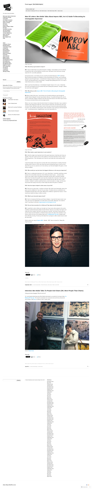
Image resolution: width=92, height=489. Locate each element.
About (4, 42)
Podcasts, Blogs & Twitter (8, 26)
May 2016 (49, 411)
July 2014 (49, 440)
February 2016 (50, 415)
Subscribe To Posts (7, 85)
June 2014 (49, 441)
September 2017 (50, 390)
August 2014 (49, 438)
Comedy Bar (5, 48)
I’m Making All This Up (52, 214)
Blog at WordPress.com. (11, 484)
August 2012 (49, 469)
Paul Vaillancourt (6, 61)
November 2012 (50, 466)
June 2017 (49, 394)
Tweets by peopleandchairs (10, 120)
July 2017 (49, 393)
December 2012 (50, 464)
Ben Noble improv (43, 10)
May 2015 (49, 427)
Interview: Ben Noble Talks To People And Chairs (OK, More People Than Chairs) (54, 290)
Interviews (5, 23)
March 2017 (49, 398)
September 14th (28, 284)
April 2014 (49, 443)
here (35, 299)
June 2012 (49, 472)
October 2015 (49, 420)
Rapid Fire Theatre (6, 65)
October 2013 (49, 451)
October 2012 (49, 467)
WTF (59, 75)
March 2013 (49, 460)
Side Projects (5, 35)
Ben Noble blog (29, 363)
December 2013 (50, 449)
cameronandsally (36, 284)
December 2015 (50, 417)
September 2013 (50, 453)
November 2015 (50, 419)
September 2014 (50, 437)
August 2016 (49, 407)
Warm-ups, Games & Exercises (9, 16)
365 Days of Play (6, 71)
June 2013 (49, 456)
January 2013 (49, 463)
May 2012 (49, 473)
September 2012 (50, 468)
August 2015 (49, 423)
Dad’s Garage (5, 49)
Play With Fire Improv (7, 63)
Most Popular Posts (7, 36)
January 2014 (49, 447)
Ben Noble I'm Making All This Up (32, 10)
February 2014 (50, 446)
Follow (5, 94)
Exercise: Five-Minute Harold (13, 114)
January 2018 (49, 385)
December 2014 (50, 433)
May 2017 (49, 395)
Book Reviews (44, 284)
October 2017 (49, 389)
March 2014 (49, 445)
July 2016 (49, 408)
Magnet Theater (6, 57)
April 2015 (49, 428)
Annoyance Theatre (7, 44)
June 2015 (49, 425)
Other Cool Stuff (6, 34)
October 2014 (49, 436)
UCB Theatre (5, 70)
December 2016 (50, 402)
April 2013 (49, 459)
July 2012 (49, 471)
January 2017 (49, 401)
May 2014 (49, 442)
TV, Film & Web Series (7, 33)
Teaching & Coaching (7, 29)
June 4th (27, 366)
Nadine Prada (31, 350)
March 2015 (49, 429)
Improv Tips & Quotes (7, 21)
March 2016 (49, 414)
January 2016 (49, 416)
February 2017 (50, 399)
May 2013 (49, 458)
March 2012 (49, 476)
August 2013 (49, 454)
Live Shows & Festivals (7, 20)
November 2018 (50, 381)
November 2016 (50, 403)
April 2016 (49, 412)
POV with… (5, 27)
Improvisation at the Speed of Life (47, 202)
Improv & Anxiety (6, 22)
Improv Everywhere (7, 53)
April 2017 (49, 397)
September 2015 (50, 421)
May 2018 (49, 382)
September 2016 (50, 406)
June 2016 (49, 410)
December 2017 (50, 386)
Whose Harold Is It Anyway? (13, 110)
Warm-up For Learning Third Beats (15, 107)
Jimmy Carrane (6, 55)
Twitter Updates (7, 118)
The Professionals (6, 31)
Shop (4, 38)
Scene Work (5, 18)
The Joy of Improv (6, 30)
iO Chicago (5, 54)
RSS (88, 485)
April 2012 (49, 475)
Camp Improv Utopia (7, 46)
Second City (5, 67)
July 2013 (49, 455)
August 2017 (49, 392)
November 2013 (50, 450)
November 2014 (50, 434)
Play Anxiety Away (7, 62)
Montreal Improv (6, 58)
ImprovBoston (6, 52)
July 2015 (49, 424)
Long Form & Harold (7, 17)
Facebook (86, 485)
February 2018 (50, 384)
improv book (60, 10)
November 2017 (50, 388)
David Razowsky (6, 50)
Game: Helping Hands (12, 103)
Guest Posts (5, 25)
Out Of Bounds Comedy (8, 59)
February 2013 (50, 462)
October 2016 (49, 405)
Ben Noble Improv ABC (52, 10)
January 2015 (49, 432)
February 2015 (50, 430)
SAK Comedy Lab (6, 66)
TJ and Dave (5, 68)
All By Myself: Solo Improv (13, 99)
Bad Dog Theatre (6, 45)
